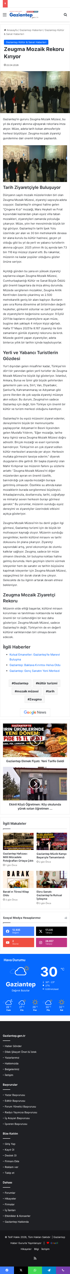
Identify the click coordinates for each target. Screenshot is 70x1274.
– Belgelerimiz (11, 1069)
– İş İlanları (9, 1210)
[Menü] (5, 16)
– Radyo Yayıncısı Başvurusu (20, 1112)
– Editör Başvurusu (14, 1100)
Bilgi (36, 1248)
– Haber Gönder (12, 1046)
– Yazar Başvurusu (14, 1094)
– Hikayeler (9, 1198)
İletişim (45, 1248)
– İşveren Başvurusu (15, 1123)
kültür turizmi (47, 683)
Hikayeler (26, 1248)
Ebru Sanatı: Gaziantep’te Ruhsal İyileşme (49, 895)
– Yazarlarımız (11, 1057)
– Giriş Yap (9, 1143)
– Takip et (8, 1172)
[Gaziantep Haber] (24, 14)
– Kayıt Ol (8, 1149)
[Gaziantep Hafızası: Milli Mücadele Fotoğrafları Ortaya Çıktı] (18, 841)
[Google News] (35, 712)
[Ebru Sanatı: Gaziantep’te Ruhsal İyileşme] (52, 879)
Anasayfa (12, 30)
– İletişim (8, 1075)
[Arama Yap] (65, 16)
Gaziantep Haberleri (31, 30)
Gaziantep (21, 683)
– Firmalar (9, 1204)
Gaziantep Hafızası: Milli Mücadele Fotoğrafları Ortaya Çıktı (18, 857)
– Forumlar (9, 1192)
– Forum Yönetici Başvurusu (19, 1106)
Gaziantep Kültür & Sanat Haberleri (26, 42)
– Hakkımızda (10, 1063)
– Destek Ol (9, 1155)
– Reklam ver (10, 1167)
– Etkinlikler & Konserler (16, 1215)
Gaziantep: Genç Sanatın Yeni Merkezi (35, 671)
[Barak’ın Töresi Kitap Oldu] (18, 879)
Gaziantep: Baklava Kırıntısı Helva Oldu (35, 665)
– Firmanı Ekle (11, 1161)
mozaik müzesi (27, 691)
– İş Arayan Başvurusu (16, 1118)
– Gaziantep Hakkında (16, 1221)
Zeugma (35, 699)
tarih (51, 691)
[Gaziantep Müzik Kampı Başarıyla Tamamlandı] (52, 841)
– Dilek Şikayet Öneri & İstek (19, 1051)
